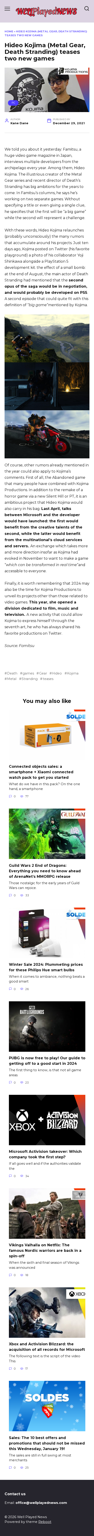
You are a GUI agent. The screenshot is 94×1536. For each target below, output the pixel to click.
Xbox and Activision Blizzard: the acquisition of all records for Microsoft (47, 1347)
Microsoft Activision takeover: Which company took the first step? (45, 1154)
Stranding (30, 679)
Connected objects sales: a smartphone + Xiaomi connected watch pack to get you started (41, 771)
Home (9, 31)
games (28, 673)
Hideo (57, 673)
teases (48, 679)
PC (13, 102)
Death (12, 673)
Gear (43, 673)
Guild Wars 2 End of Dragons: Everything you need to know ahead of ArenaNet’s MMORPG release (45, 870)
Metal (11, 679)
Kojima (72, 673)
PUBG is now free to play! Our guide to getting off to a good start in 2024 (47, 1061)
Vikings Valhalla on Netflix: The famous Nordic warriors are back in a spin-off (45, 1250)
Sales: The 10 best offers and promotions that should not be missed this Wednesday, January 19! (47, 1443)
